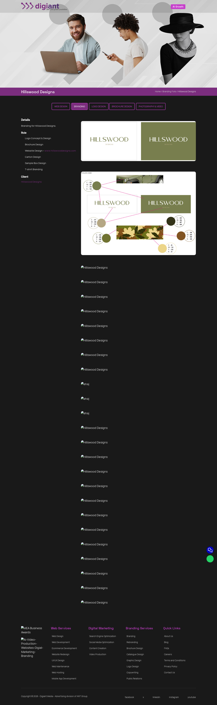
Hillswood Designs (31, 181)
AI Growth (178, 6)
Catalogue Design (135, 654)
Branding (79, 106)
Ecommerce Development (64, 648)
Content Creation (97, 648)
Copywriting (132, 672)
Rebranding (132, 642)
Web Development (61, 642)
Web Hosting (58, 672)
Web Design (60, 106)
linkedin (156, 697)
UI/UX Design (58, 660)
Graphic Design (134, 660)
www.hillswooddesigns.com (60, 150)
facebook (129, 697)
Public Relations (134, 678)
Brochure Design (122, 106)
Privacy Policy (170, 666)
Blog (166, 642)
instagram (174, 697)
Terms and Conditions (174, 660)
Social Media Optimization (101, 642)
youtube (192, 697)
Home (158, 91)
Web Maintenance (60, 666)
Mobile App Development (64, 678)
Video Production (97, 654)
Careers (168, 654)
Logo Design (99, 106)
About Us (168, 636)
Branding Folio (169, 91)
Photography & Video (151, 106)
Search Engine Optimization (102, 636)
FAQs (166, 648)
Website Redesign (60, 654)
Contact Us (169, 672)
